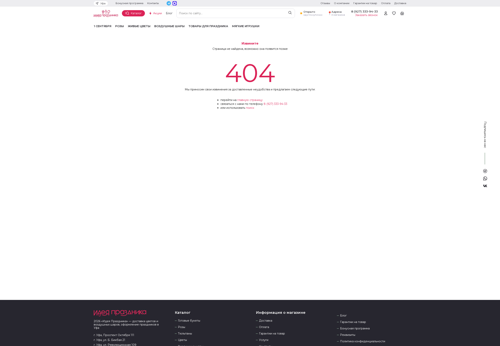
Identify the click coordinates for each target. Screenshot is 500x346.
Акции (157, 13)
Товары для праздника (208, 26)
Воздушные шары (169, 26)
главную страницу (250, 100)
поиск (250, 108)
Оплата (385, 3)
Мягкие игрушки (245, 26)
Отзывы (325, 3)
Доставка (400, 3)
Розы (119, 26)
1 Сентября (102, 26)
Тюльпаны (185, 333)
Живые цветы (139, 26)
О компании (341, 3)
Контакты (153, 3)
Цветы (182, 340)
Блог (169, 13)
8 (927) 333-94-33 (275, 104)
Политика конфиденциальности (362, 341)
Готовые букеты (189, 320)
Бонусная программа (129, 3)
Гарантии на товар (365, 3)
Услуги (263, 340)
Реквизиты (347, 335)
